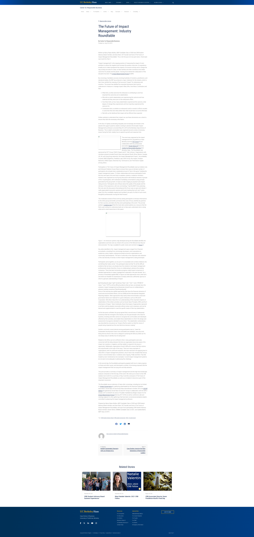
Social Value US (134, 146)
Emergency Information (137, 524)
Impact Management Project (121, 74)
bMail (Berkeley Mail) (137, 513)
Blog (112, 11)
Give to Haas (167, 512)
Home (83, 12)
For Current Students (137, 516)
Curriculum (117, 11)
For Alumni (134, 522)
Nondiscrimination (116, 532)
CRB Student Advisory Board (107, 417)
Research (126, 11)
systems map (108, 205)
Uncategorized (132, 417)
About (87, 11)
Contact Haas (120, 524)
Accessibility (109, 532)
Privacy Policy (102, 532)
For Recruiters (120, 516)
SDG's (127, 417)
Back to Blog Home (105, 21)
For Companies (120, 513)
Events (105, 11)
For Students (96, 11)
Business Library (121, 520)
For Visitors (119, 518)
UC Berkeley (95, 532)
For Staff (134, 520)
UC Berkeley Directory (122, 522)
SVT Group (136, 141)
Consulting (135, 11)
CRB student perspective (119, 417)
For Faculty (135, 518)
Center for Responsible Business (132, 148)
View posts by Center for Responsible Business (117, 433)
